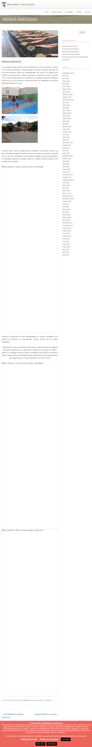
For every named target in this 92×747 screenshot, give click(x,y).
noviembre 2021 (67, 142)
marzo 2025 (66, 86)
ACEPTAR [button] (65, 739)
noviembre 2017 (67, 225)
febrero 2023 (66, 126)
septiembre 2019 (68, 180)
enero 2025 (66, 92)
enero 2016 (66, 233)
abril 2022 (65, 140)
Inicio (46, 12)
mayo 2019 (66, 185)
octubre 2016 (66, 231)
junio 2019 (65, 182)
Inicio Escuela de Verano (70, 51)
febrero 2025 (66, 89)
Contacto (87, 12)
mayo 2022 (66, 137)
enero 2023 (66, 129)
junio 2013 (65, 249)
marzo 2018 (66, 215)
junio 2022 (65, 134)
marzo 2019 (66, 190)
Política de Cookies (29, 739)
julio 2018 (65, 204)
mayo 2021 (66, 148)
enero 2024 (66, 116)
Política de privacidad (49, 739)
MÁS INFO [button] (40, 744)
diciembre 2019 (67, 174)
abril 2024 (65, 108)
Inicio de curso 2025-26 (70, 46)
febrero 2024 (66, 113)
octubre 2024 (66, 97)
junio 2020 (65, 161)
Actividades (69, 12)
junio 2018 (65, 206)
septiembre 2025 (68, 73)
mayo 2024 (66, 105)
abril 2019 (65, 188)
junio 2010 (65, 255)
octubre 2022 (66, 132)
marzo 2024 (66, 110)
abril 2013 (65, 252)
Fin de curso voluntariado (71, 54)
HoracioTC (48, 700)
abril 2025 (65, 84)
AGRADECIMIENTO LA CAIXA (46, 714)
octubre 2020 (66, 158)
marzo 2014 (66, 247)
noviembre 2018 (67, 198)
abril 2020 (65, 166)
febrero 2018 (66, 217)
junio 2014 (65, 241)
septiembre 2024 (68, 100)
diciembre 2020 (67, 156)
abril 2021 (65, 150)
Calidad (78, 12)
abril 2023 (65, 124)
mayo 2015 (66, 239)
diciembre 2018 (67, 196)
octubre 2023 (66, 118)
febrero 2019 (66, 193)
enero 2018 (66, 220)
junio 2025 (65, 78)
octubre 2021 (66, 145)
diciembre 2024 (67, 94)
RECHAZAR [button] (52, 744)
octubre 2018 (66, 201)
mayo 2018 (66, 209)
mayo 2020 (66, 164)
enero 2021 (66, 153)
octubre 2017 (66, 228)
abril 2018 (65, 212)
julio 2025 (65, 76)
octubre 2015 (66, 236)
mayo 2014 (66, 244)
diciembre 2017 (67, 223)
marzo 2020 (66, 169)
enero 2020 (66, 172)
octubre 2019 (66, 177)
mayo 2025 (66, 81)
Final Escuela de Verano (70, 49)
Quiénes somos (57, 12)
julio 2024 (65, 102)
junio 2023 (65, 121)
